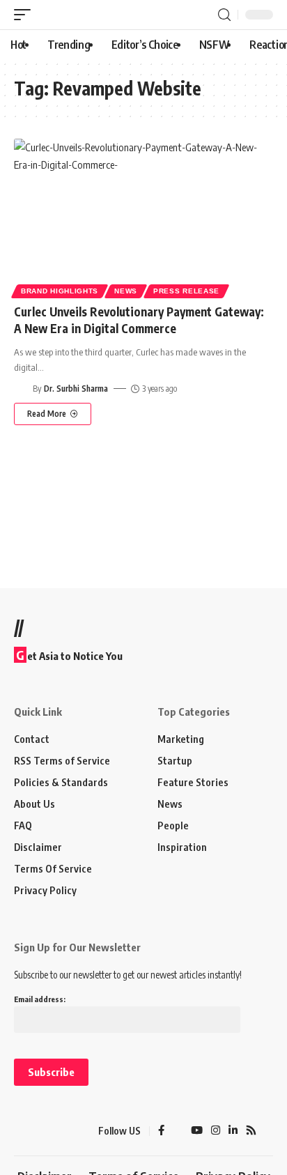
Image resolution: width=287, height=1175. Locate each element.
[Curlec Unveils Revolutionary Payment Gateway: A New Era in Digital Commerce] (143, 216)
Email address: (39, 999)
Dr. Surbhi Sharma (76, 388)
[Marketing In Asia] (38, 1131)
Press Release (186, 291)
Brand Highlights (59, 291)
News (125, 291)
